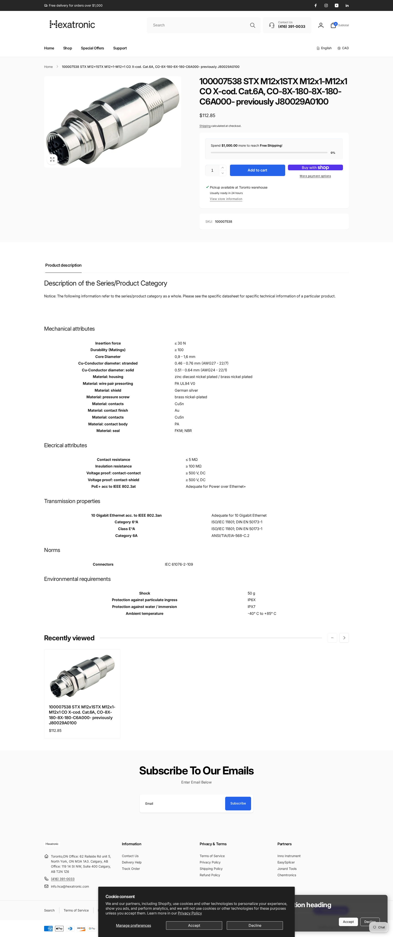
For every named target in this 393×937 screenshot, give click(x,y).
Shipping (205, 126)
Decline (255, 925)
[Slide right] (344, 638)
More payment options (315, 176)
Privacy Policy (190, 913)
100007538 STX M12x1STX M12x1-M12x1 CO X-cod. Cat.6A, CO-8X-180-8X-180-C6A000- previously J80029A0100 (82, 715)
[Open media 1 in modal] (112, 122)
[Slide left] (332, 638)
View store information (226, 199)
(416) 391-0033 (63, 879)
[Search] (252, 25)
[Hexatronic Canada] (52, 845)
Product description (63, 265)
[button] (339, 25)
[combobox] (204, 25)
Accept (194, 925)
